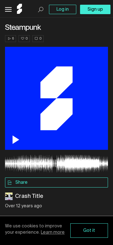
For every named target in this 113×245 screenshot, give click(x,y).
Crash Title (29, 196)
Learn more (53, 232)
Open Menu (8, 9)
